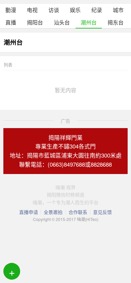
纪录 (96, 10)
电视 (32, 10)
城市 (118, 10)
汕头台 (62, 22)
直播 (10, 22)
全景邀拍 (53, 212)
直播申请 (28, 212)
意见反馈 (102, 212)
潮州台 (89, 22)
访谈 (53, 10)
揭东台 (115, 22)
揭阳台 (35, 22)
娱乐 (75, 10)
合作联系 (78, 212)
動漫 (10, 10)
